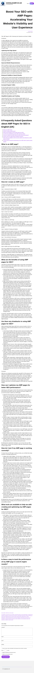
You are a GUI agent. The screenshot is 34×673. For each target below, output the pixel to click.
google (4, 612)
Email (2, 640)
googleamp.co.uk (14, 3)
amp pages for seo (8, 614)
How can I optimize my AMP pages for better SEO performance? (16, 135)
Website (2, 644)
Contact (32, 3)
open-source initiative (16, 617)
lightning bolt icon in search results (10, 616)
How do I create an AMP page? (9, 131)
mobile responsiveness (9, 617)
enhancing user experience (13, 615)
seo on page (11, 612)
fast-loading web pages (21, 615)
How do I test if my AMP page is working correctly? (13, 136)
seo (21, 618)
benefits (13, 614)
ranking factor (22, 617)
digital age (7, 615)
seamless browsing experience (10, 618)
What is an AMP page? (7, 129)
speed (27, 618)
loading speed (19, 616)
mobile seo (7, 612)
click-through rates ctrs (18, 614)
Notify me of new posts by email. (7, 654)
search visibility (17, 618)
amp (2, 612)
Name (2, 636)
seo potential (24, 618)
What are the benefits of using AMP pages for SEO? (13, 132)
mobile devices (24, 616)
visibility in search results (9, 619)
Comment (3, 627)
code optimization (24, 614)
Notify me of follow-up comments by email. (9, 652)
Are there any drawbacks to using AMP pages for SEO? (14, 133)
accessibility (3, 614)
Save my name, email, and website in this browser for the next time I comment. (14, 648)
